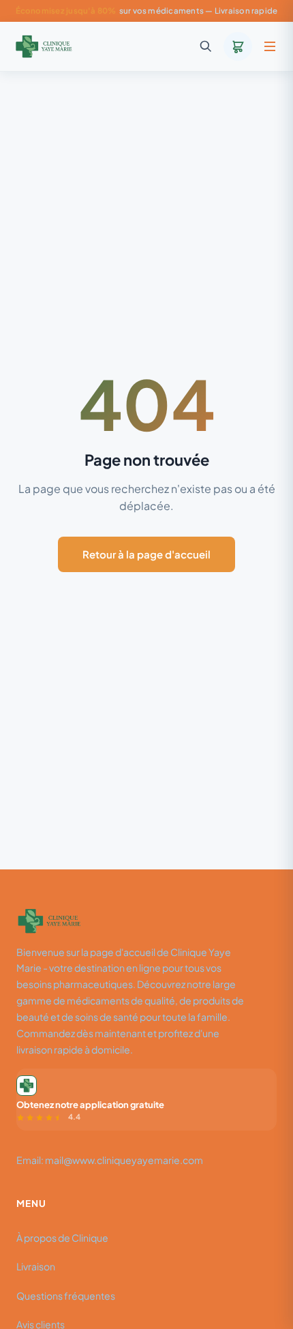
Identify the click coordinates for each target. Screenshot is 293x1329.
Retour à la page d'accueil (146, 554)
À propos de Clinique (62, 1237)
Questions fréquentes (65, 1295)
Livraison (35, 1266)
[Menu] (269, 46)
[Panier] (237, 46)
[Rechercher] (205, 46)
